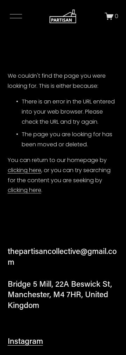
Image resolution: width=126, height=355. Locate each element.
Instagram (25, 341)
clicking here (24, 170)
